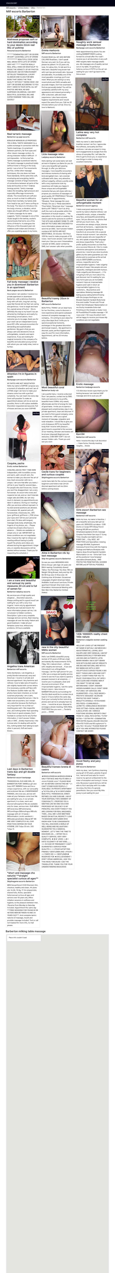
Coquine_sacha (15, 463)
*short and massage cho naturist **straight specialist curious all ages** (22, 875)
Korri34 (80, 434)
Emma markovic (51, 50)
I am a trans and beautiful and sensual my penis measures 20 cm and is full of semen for (22, 584)
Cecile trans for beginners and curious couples (56, 473)
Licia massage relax (53, 154)
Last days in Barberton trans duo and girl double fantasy (21, 772)
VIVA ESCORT (11, 3)
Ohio (33, 8)
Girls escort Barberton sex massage (91, 511)
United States (23, 8)
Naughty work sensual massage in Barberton (88, 43)
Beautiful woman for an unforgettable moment (89, 201)
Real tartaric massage (19, 134)
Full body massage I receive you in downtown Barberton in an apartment (22, 284)
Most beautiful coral (53, 387)
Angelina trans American (20, 666)
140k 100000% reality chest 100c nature (91, 635)
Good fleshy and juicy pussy (88, 762)
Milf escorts (11, 8)
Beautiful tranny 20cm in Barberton (55, 300)
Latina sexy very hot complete (87, 133)
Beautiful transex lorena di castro (56, 768)
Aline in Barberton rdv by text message (56, 554)
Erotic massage (85, 384)
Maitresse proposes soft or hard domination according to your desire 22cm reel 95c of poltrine (22, 43)
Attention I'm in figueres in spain (21, 375)
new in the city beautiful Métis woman (55, 648)
